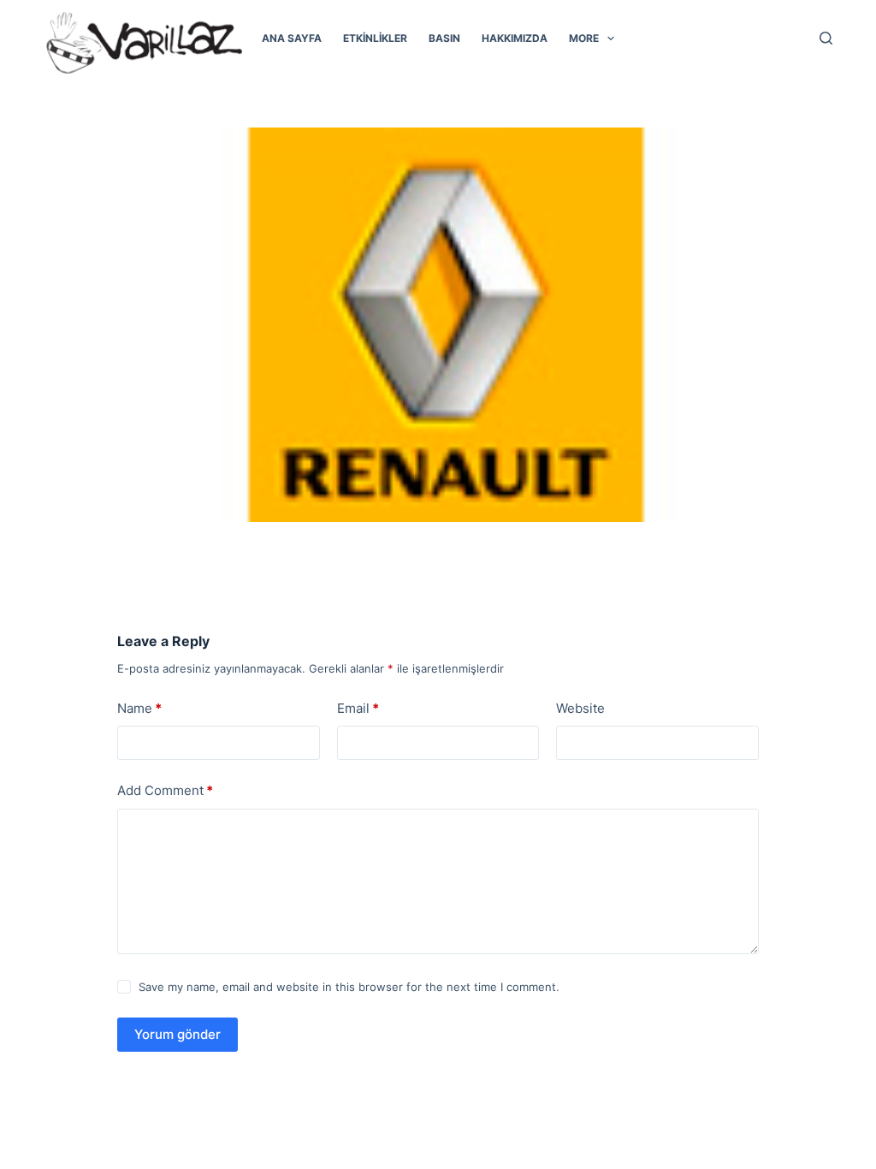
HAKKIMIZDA (515, 38)
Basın (444, 38)
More (584, 38)
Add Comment (165, 790)
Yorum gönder (177, 1034)
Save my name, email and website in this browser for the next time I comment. (349, 987)
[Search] (826, 38)
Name (139, 708)
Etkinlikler (375, 38)
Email (358, 708)
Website (580, 708)
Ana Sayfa (292, 38)
